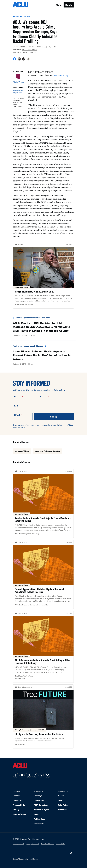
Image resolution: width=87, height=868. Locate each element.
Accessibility (60, 844)
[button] (23, 59)
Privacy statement (33, 844)
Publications (39, 819)
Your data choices (47, 844)
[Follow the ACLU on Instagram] (28, 775)
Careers (16, 796)
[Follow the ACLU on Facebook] (15, 775)
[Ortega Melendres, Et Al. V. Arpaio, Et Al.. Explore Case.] (43, 275)
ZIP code (17, 415)
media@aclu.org (18, 90)
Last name (43, 397)
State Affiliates (19, 814)
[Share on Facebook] (14, 59)
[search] (71, 853)
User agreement (18, 844)
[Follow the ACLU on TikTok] (34, 775)
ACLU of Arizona (29, 49)
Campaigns (38, 796)
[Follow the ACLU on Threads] (41, 775)
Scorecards (39, 824)
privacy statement (19, 427)
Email (16, 406)
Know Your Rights (41, 810)
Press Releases (21, 16)
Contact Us (17, 800)
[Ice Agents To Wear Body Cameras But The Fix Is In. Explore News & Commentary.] (43, 716)
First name (18, 397)
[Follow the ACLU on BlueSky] (47, 775)
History (16, 810)
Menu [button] (58, 5)
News (36, 814)
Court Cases (39, 800)
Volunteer (62, 810)
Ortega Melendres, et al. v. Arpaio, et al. (37, 46)
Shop (60, 800)
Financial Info (19, 805)
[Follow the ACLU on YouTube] (22, 775)
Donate (68, 5)
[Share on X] (19, 59)
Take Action (63, 805)
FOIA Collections (41, 805)
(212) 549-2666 (17, 93)
